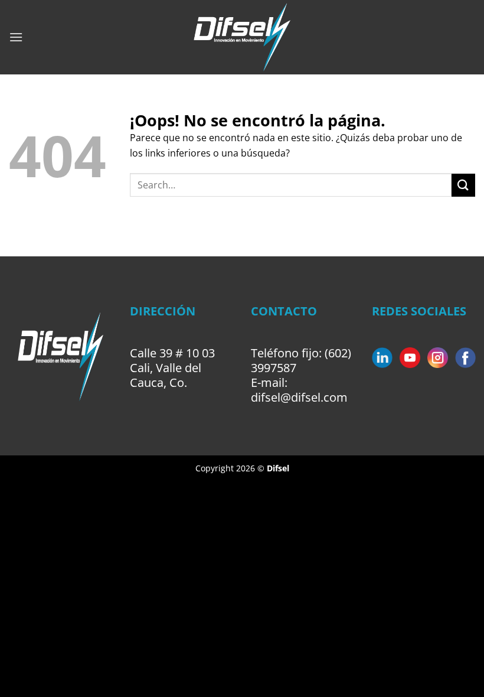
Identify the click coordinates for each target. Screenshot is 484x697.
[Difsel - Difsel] (242, 37)
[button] (16, 36)
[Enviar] (463, 185)
